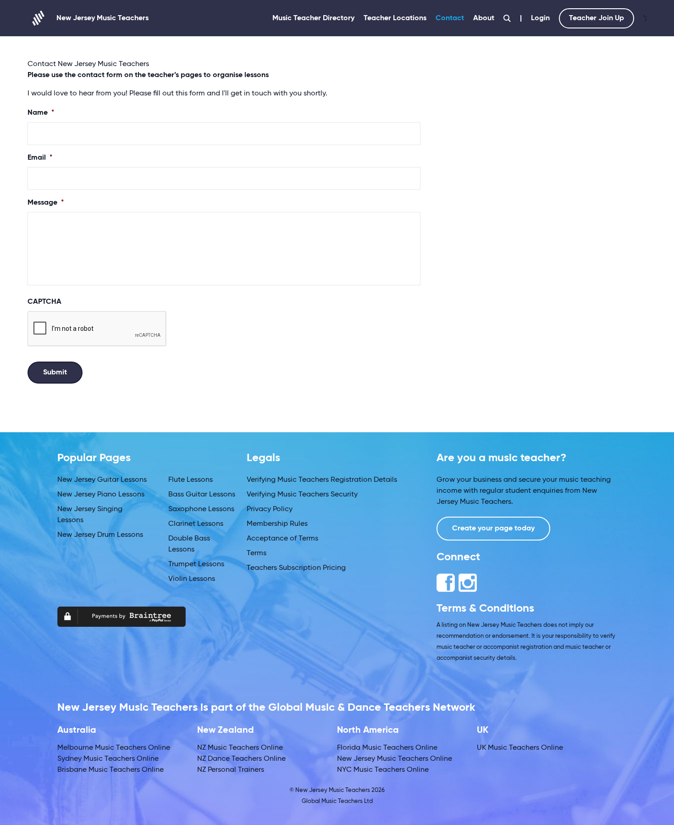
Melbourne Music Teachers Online (113, 748)
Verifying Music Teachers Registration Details (322, 480)
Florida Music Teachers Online (387, 748)
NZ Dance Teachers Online (241, 759)
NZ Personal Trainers (230, 770)
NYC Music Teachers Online (383, 770)
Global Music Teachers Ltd (337, 801)
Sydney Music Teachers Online (108, 759)
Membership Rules (277, 524)
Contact (450, 18)
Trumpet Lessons (196, 564)
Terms (256, 553)
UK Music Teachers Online (520, 748)
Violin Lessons (191, 579)
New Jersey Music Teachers (102, 18)
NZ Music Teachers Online (240, 748)
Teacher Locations (395, 18)
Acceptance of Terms (282, 538)
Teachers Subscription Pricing (296, 568)
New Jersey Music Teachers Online (394, 759)
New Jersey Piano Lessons (100, 494)
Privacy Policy (270, 509)
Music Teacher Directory (313, 18)
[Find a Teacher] (507, 18)
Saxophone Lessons (201, 509)
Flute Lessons (190, 480)
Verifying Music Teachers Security (302, 494)
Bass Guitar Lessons (201, 494)
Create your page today (493, 528)
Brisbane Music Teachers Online (110, 770)
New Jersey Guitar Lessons (102, 480)
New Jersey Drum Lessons (100, 535)
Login (540, 18)
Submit (55, 372)
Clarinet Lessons (195, 524)
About (483, 18)
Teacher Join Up (596, 18)
